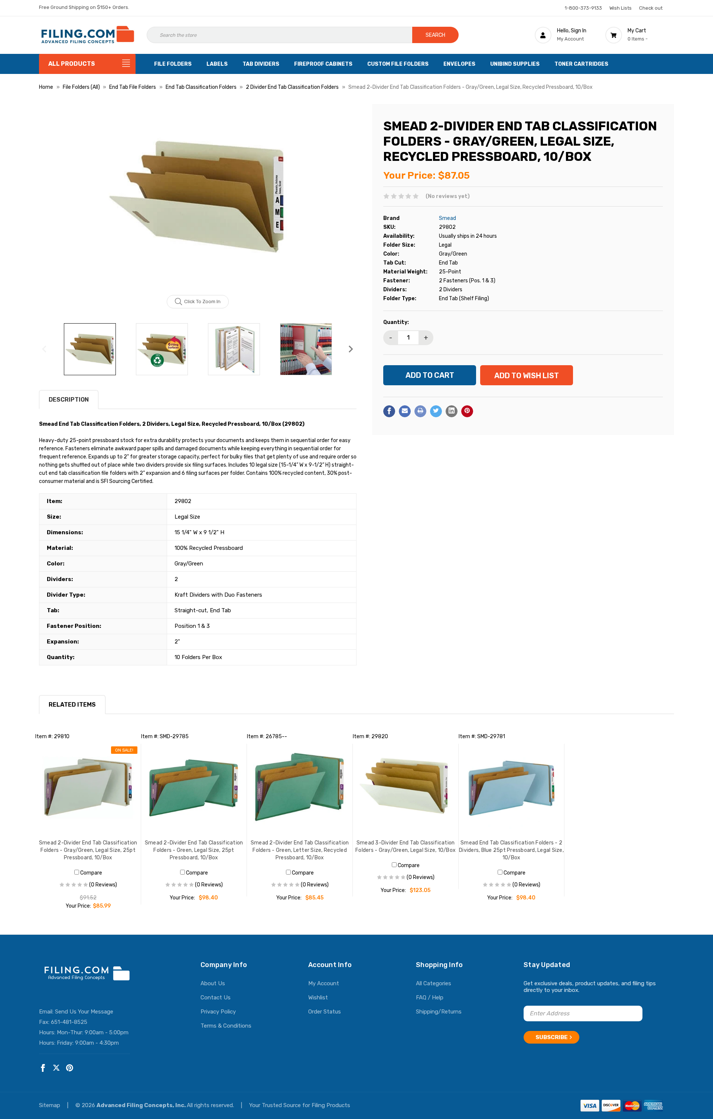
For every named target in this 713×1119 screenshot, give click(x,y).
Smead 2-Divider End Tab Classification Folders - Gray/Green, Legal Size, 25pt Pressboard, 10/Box (88, 850)
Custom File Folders (398, 64)
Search (435, 35)
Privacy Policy (218, 1011)
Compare (90, 873)
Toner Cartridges (581, 64)
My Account (323, 983)
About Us (213, 983)
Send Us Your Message (84, 1011)
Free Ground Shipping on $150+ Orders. (84, 7)
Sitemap (50, 1105)
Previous (44, 349)
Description (69, 399)
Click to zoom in (202, 301)
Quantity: (396, 322)
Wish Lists (620, 8)
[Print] (420, 411)
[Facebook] (389, 411)
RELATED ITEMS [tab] (72, 704)
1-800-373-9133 (583, 8)
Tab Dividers (260, 64)
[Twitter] (436, 411)
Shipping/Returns (439, 1011)
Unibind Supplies (515, 64)
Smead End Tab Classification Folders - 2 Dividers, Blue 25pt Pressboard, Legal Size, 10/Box (511, 850)
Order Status (324, 1011)
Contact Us (216, 997)
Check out (650, 8)
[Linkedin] (452, 411)
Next (350, 349)
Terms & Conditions (226, 1025)
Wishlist (318, 997)
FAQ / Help (429, 997)
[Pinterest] (467, 411)
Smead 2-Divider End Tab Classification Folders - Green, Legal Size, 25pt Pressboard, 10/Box (194, 850)
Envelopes (459, 64)
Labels (217, 64)
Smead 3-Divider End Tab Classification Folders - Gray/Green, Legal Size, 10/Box (405, 846)
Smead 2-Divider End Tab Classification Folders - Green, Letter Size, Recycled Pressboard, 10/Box (300, 850)
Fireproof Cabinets (323, 64)
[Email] (405, 411)
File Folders (173, 64)
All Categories (433, 983)
